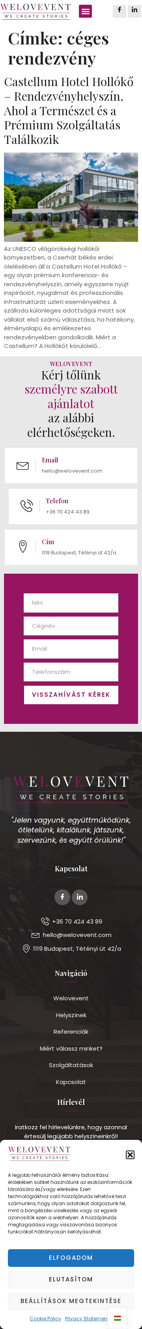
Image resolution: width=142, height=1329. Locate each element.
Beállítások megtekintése (71, 1301)
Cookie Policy (45, 1318)
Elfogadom (71, 1258)
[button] (130, 1155)
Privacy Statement (87, 1318)
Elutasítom (71, 1279)
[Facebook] (119, 11)
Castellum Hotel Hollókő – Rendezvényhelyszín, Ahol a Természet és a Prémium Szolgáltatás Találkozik (68, 110)
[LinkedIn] (134, 11)
